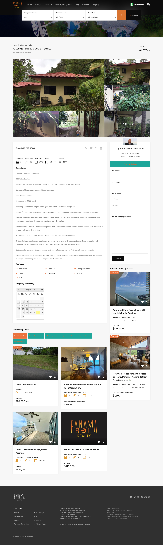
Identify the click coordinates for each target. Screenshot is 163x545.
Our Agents (18, 516)
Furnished (51, 273)
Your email (116, 182)
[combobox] (37, 17)
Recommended (19, 336)
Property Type (62, 13)
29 (42, 313)
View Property (35, 374)
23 (19, 313)
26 (31, 313)
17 (23, 309)
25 (27, 313)
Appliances (23, 269)
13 (34, 305)
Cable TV (51, 269)
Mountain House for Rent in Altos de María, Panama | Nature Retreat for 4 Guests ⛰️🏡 (130, 377)
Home (29, 5)
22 (42, 309)
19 (31, 309)
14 (38, 305)
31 (23, 316)
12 (31, 305)
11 (27, 305)
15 (42, 305)
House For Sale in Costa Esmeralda (81, 449)
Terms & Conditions (21, 524)
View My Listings (130, 164)
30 (19, 316)
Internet (80, 273)
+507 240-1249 (133, 153)
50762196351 (139, 5)
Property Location (67, 336)
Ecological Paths (83, 269)
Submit (38, 520)
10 (23, 305)
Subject (115, 205)
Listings (38, 5)
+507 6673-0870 (133, 157)
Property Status (30, 13)
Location (91, 13)
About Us (48, 5)
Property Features (36, 336)
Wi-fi (20, 278)
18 (27, 309)
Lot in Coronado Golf (26, 384)
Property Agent (20, 342)
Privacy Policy (41, 524)
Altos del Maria (26, 45)
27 (34, 313)
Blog (77, 5)
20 (34, 309)
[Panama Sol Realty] (17, 7)
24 (23, 313)
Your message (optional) (121, 217)
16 (19, 309)
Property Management (63, 5)
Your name (116, 171)
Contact (85, 5)
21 (38, 309)
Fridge (21, 273)
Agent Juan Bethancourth (130, 148)
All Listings (40, 512)
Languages (96, 5)
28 (38, 313)
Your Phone (116, 194)
